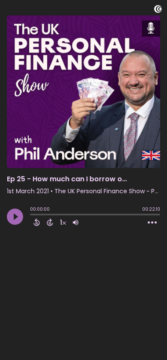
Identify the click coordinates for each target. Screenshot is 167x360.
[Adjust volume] (75, 222)
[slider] (32, 215)
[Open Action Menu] (152, 223)
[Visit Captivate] (158, 10)
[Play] (15, 217)
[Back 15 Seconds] (36, 222)
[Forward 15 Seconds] (50, 222)
